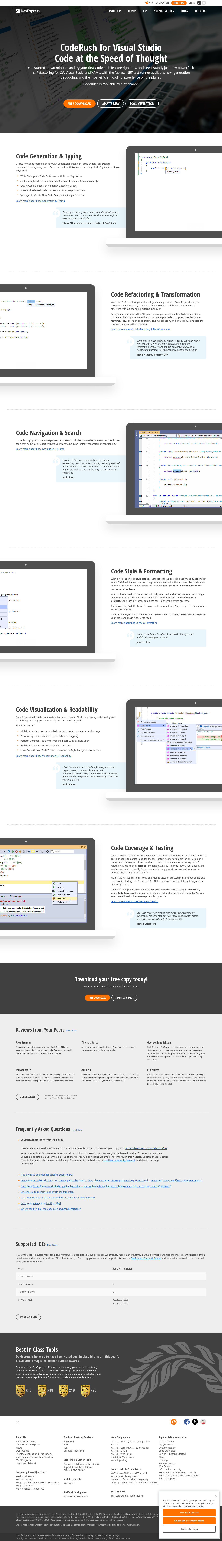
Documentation (142, 103)
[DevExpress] (26, 3)
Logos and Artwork (26, 1463)
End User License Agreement (119, 1160)
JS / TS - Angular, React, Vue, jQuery (130, 1441)
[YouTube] (203, 1422)
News (19, 1447)
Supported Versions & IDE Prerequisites (37, 1482)
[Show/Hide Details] (71, 1030)
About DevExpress (26, 1441)
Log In (192, 2)
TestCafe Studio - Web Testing (127, 1495)
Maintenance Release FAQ (30, 1488)
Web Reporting (119, 1460)
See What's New (28, 1317)
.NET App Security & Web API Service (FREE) (134, 1482)
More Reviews (27, 1097)
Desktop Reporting (74, 1450)
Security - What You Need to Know (177, 1472)
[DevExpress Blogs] (174, 1422)
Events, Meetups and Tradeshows (34, 1453)
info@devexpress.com (129, 1524)
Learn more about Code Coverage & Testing (134, 901)
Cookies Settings (189, 1529)
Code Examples (167, 1450)
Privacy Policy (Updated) (92, 1535)
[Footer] (17, 1422)
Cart (151, 2)
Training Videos (124, 997)
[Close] (215, 1495)
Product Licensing (25, 1476)
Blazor (114, 1444)
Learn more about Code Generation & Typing (40, 200)
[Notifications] (204, 3)
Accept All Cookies (189, 1512)
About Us (200, 11)
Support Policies (24, 1485)
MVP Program (23, 1460)
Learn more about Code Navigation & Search (40, 448)
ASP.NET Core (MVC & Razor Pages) (130, 1447)
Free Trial (179, 2)
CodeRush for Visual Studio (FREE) (129, 1479)
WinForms (69, 1441)
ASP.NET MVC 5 (119, 1450)
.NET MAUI (69, 1483)
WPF (66, 1444)
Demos (132, 11)
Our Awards (22, 1450)
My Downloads (162, 2)
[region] (189, 1515)
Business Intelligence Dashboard (82, 1463)
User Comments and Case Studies (34, 1456)
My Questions (166, 1444)
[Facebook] (187, 1422)
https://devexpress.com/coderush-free (146, 1148)
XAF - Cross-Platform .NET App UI (129, 1473)
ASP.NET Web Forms (122, 1453)
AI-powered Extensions (76, 1496)
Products (115, 11)
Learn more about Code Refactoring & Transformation (140, 329)
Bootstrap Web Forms (122, 1456)
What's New (110, 103)
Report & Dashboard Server (78, 1467)
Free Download (79, 103)
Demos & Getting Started (172, 1453)
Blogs (184, 11)
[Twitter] (195, 1422)
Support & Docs (164, 11)
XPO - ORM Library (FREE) (124, 1476)
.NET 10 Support (167, 1478)
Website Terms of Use (67, 1535)
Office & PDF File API (74, 1470)
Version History (167, 1463)
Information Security (170, 1469)
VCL (65, 1447)
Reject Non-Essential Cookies (189, 1521)
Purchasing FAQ (24, 1479)
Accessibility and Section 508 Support (179, 1475)
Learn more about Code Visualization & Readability (43, 755)
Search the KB (166, 1441)
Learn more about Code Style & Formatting (134, 622)
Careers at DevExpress (28, 1444)
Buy (145, 11)
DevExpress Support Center (146, 1258)
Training (163, 1460)
